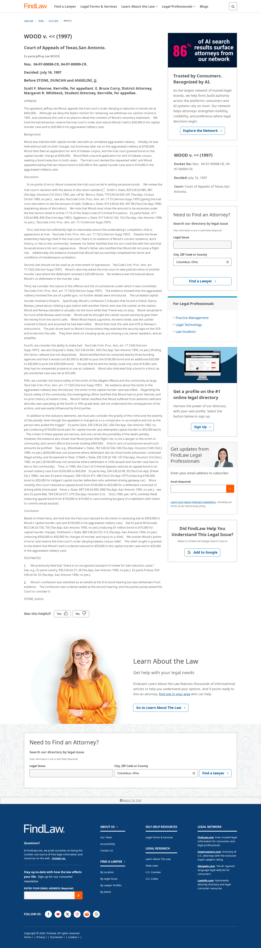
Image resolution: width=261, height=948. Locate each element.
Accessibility (107, 844)
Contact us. (59, 858)
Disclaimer (56, 937)
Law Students (186, 331)
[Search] (233, 6)
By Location (107, 872)
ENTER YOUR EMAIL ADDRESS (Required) (49, 888)
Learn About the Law (158, 859)
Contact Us (106, 850)
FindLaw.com (206, 837)
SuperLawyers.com (209, 851)
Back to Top (132, 800)
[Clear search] (228, 262)
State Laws (152, 865)
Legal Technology (189, 325)
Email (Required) (181, 481)
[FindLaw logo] (37, 6)
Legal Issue (181, 237)
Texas (41, 20)
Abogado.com (206, 866)
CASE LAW (28, 20)
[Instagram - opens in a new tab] (77, 914)
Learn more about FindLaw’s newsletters (193, 502)
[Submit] (230, 489)
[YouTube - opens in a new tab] (58, 914)
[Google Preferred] (96, 914)
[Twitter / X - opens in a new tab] (67, 914)
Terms (27, 937)
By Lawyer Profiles (111, 885)
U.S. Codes (152, 878)
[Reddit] (86, 914)
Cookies (72, 937)
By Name (105, 892)
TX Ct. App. (54, 20)
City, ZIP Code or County (190, 254)
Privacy (41, 937)
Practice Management (192, 318)
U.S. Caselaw (153, 872)
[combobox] (202, 245)
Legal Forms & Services (159, 837)
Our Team (106, 837)
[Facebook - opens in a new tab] (48, 914)
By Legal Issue (108, 878)
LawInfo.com (206, 880)
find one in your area (174, 694)
